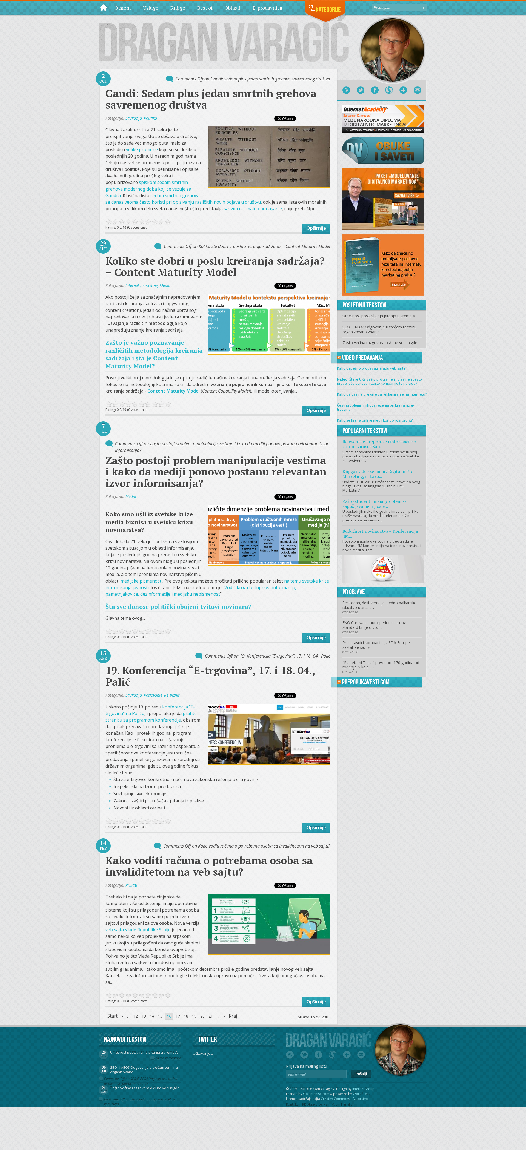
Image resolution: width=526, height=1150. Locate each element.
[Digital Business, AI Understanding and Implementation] (224, 38)
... (318, 209)
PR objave (353, 592)
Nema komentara (168, 1058)
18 (186, 1016)
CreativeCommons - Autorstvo (344, 1098)
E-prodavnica (267, 7)
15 (160, 1016)
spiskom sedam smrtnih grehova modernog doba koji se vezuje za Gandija (148, 188)
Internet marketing (141, 285)
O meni (123, 7)
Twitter (207, 1039)
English (349, 1104)
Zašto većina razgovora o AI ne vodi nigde (379, 342)
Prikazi (131, 885)
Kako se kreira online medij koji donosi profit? (375, 420)
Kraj (233, 1016)
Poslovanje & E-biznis (162, 695)
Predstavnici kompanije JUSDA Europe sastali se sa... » (376, 645)
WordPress (361, 1093)
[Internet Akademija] (383, 118)
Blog (103, 7)
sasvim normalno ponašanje (253, 209)
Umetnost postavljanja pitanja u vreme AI (379, 315)
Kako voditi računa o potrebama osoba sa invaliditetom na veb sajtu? (209, 866)
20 (202, 1016)
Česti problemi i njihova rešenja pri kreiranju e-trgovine (375, 407)
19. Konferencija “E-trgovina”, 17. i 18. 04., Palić (210, 676)
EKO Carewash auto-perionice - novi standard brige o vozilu (374, 625)
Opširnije (316, 228)
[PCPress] (383, 568)
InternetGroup (363, 1088)
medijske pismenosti (141, 581)
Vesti (335, 1104)
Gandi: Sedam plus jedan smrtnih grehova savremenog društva (211, 99)
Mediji (165, 285)
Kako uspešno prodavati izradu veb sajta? (372, 368)
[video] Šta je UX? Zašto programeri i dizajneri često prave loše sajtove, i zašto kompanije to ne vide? (379, 381)
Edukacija (133, 118)
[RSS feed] (346, 90)
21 (210, 1016)
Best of (205, 7)
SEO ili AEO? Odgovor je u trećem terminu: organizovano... (144, 1069)
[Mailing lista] (417, 90)
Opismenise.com (316, 1093)
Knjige (177, 7)
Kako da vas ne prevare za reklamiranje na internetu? (382, 394)
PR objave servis (314, 1104)
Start (112, 1016)
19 (194, 1016)
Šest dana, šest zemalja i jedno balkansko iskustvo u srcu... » (379, 605)
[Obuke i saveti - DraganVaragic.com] (383, 150)
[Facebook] (375, 90)
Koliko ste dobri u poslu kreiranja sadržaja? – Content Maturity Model (215, 266)
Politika (150, 118)
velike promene (142, 149)
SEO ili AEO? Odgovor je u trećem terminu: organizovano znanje (380, 329)
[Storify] (389, 90)
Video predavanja (362, 358)
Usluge (150, 7)
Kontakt (292, 1104)
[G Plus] (403, 90)
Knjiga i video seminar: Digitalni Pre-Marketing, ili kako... (378, 473)
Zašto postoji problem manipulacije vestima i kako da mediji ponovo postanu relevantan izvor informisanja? (216, 472)
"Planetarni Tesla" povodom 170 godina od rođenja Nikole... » (380, 665)
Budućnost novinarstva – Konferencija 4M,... (380, 533)
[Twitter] (360, 90)
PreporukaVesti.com (366, 682)
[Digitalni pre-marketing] (383, 264)
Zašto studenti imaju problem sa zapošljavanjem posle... (374, 503)
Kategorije (328, 10)
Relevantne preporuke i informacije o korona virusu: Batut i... (379, 444)
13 (144, 1016)
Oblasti (233, 7)
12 (135, 1016)
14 (152, 1016)
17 (178, 1016)
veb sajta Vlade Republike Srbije (138, 930)
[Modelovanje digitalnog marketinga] (383, 198)
